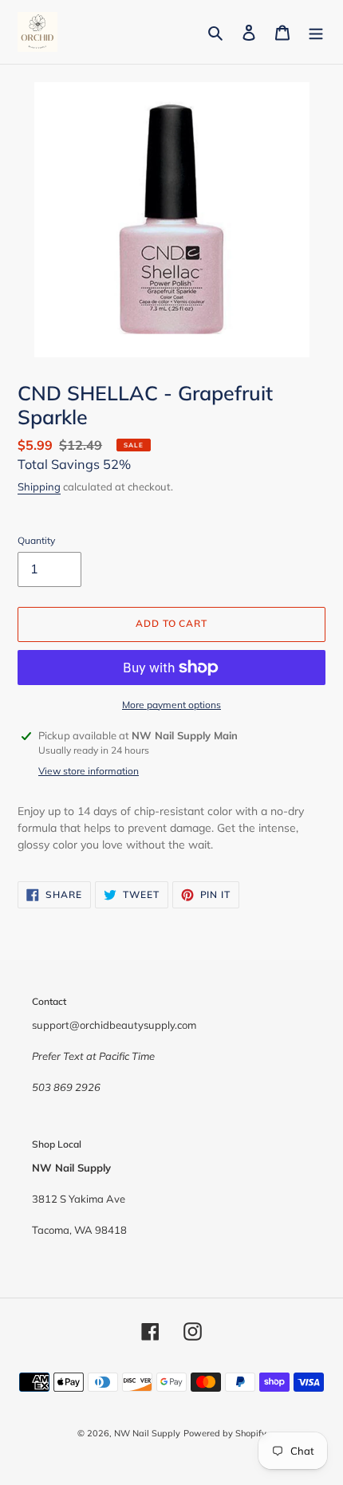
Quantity (36, 540)
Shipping (39, 486)
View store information (88, 771)
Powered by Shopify (224, 1433)
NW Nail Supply (147, 1433)
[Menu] (316, 32)
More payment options (171, 705)
